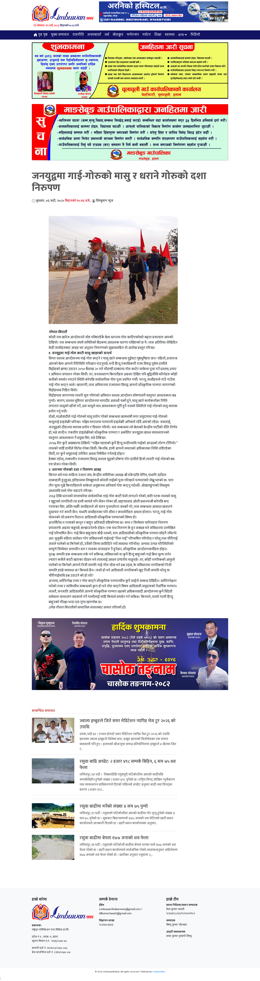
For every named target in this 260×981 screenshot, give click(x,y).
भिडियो (195, 35)
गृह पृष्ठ (42, 35)
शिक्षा (157, 35)
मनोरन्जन (133, 35)
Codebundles (158, 972)
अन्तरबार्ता (94, 35)
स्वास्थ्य (170, 35)
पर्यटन (146, 35)
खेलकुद (118, 35)
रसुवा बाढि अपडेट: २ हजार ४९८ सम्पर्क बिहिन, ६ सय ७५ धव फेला (128, 764)
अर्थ (107, 35)
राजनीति (78, 35)
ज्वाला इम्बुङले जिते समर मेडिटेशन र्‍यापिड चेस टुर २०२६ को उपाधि (127, 724)
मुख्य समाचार (60, 35)
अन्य (181, 35)
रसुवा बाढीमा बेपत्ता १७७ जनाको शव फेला (114, 838)
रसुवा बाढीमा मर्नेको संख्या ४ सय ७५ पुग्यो (114, 806)
